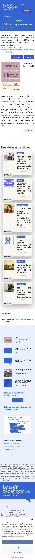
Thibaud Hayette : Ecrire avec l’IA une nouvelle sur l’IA (24, 245)
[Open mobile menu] (23, 4)
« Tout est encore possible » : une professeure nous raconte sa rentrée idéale (24, 217)
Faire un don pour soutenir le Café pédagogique (23, 360)
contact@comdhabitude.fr (14, 447)
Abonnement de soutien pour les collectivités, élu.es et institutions (23, 381)
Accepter (17, 542)
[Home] (11, 13)
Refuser (17, 547)
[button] (32, 519)
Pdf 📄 (29, 57)
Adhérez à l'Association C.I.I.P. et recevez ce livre (23, 338)
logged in (19, 319)
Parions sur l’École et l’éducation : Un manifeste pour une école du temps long (24, 162)
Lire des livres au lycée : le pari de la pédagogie (24, 268)
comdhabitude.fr (10, 449)
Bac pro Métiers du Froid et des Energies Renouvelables (24, 292)
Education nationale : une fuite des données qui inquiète (24, 188)
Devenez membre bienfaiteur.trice (23, 349)
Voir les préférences (17, 552)
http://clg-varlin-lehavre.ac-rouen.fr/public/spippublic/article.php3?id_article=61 (18, 49)
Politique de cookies (16, 557)
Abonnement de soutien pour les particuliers (23, 370)
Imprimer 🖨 (17, 57)
